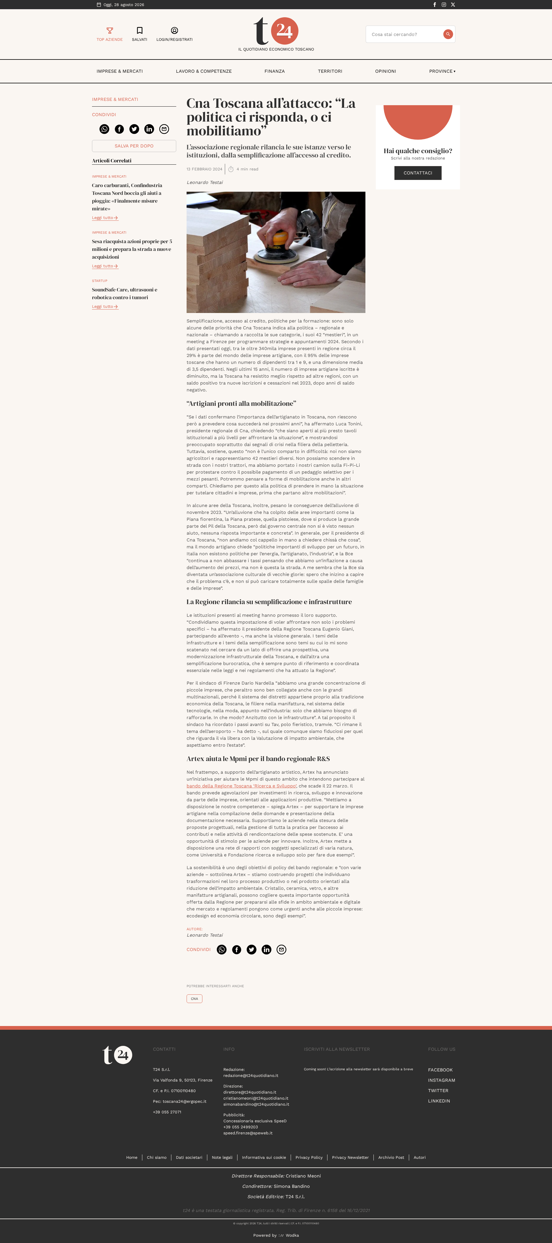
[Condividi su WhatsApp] (104, 129)
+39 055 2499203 (240, 1127)
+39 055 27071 (167, 1112)
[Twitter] (453, 4)
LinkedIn (439, 1101)
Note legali (222, 1157)
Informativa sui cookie (264, 1157)
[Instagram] (444, 4)
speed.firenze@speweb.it (248, 1133)
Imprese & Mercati (120, 71)
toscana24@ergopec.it (184, 1101)
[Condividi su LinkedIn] (149, 129)
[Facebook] (434, 4)
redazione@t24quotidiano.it (250, 1075)
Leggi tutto (102, 217)
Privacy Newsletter (350, 1157)
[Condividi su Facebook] (119, 129)
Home (131, 1157)
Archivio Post (391, 1157)
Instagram (441, 1080)
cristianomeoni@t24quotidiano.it (255, 1098)
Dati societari (189, 1157)
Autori (420, 1157)
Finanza (274, 71)
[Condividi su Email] (164, 129)
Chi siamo (156, 1157)
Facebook (440, 1070)
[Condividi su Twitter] (134, 129)
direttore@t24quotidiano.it (249, 1092)
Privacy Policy (309, 1157)
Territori (330, 71)
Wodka (292, 1235)
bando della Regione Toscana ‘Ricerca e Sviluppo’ (241, 786)
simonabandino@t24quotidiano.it (256, 1104)
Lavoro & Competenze (204, 71)
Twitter (438, 1090)
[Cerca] (448, 34)
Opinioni (385, 71)
